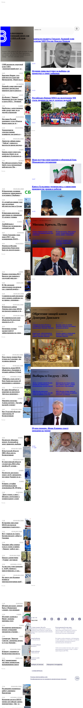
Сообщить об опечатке (37, 664)
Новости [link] (38, 29)
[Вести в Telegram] (58, 619)
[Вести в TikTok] (79, 619)
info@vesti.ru (33, 646)
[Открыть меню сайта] (76, 29)
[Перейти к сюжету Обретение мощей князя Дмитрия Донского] (54, 353)
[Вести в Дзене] (44, 619)
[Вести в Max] (51, 619)
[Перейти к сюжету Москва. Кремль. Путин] (54, 261)
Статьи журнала (37, 670)
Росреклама (33, 659)
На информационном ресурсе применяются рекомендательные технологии (48, 679)
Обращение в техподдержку (54, 664)
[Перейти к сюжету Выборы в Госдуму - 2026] (54, 411)
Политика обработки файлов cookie (38, 677)
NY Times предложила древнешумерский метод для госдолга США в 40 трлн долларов (15, 37)
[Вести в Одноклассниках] (72, 619)
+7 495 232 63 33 (34, 652)
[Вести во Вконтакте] (65, 619)
